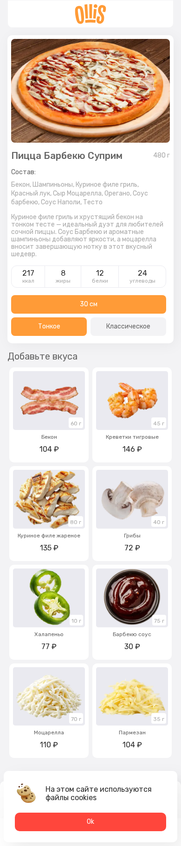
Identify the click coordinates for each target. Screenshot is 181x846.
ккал (28, 281)
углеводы (142, 281)
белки (100, 281)
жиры (63, 281)
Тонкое (49, 326)
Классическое (128, 326)
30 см (88, 304)
